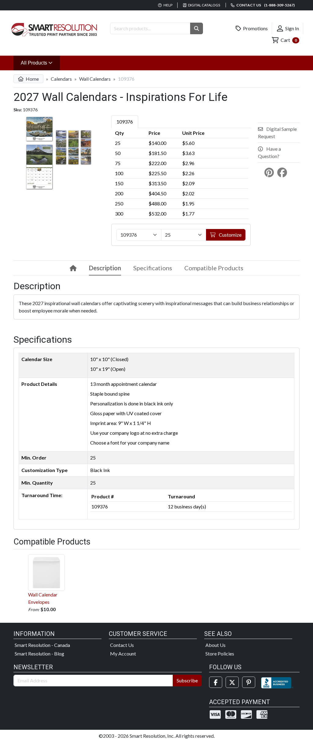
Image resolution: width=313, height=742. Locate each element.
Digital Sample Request (277, 132)
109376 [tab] (124, 121)
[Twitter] (232, 682)
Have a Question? (269, 152)
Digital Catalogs (203, 5)
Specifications (152, 267)
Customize (229, 235)
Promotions (255, 28)
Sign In (291, 28)
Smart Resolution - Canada (42, 645)
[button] (196, 28)
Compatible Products (213, 267)
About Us (215, 645)
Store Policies (219, 653)
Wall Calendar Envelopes (42, 598)
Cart (288, 40)
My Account (123, 653)
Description (105, 267)
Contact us (265, 5)
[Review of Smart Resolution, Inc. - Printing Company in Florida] (277, 682)
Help (167, 5)
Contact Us (122, 645)
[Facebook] (215, 682)
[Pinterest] (248, 682)
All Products (40, 62)
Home (32, 79)
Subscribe (187, 680)
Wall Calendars (95, 79)
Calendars (61, 79)
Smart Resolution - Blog (39, 653)
